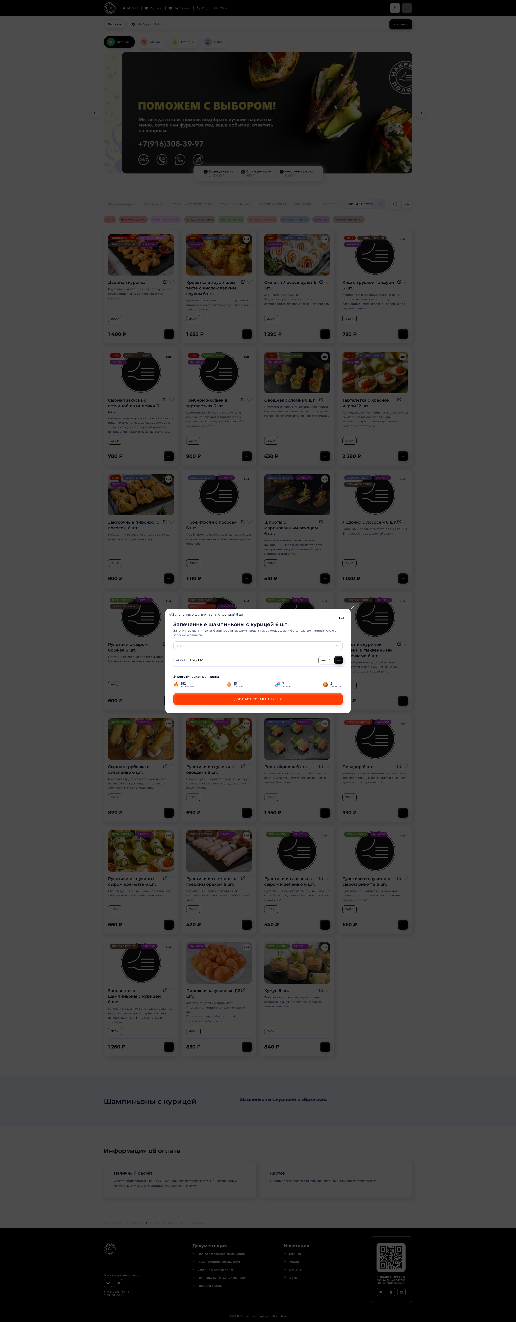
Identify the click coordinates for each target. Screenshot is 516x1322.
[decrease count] (323, 660)
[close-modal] (352, 607)
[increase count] (338, 660)
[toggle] (338, 646)
